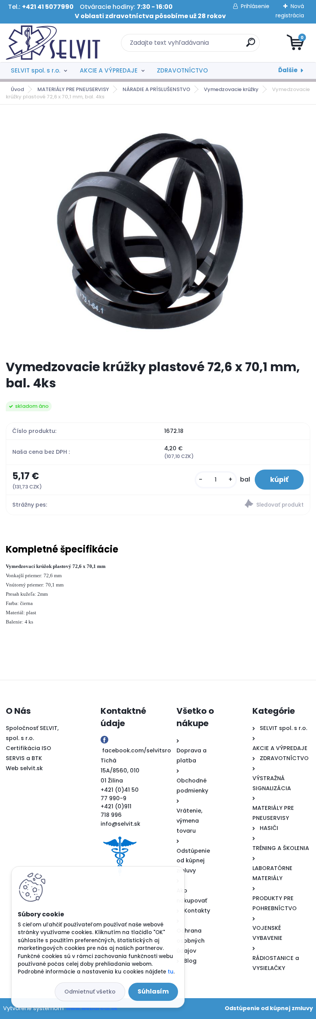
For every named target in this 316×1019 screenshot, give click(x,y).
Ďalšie (288, 70)
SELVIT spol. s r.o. (35, 70)
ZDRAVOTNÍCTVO (182, 70)
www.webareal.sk (92, 1008)
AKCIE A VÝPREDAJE (109, 70)
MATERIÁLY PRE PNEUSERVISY (73, 89)
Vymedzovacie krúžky (231, 89)
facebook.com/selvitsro (136, 750)
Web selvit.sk (24, 768)
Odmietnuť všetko (90, 991)
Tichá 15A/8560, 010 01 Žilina (120, 770)
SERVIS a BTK (24, 758)
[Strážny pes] (234, 504)
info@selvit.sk (120, 824)
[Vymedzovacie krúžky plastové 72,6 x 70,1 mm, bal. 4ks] (158, 232)
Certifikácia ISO (28, 748)
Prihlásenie (255, 6)
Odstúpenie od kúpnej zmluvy (269, 1008)
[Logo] (53, 43)
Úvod (17, 89)
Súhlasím (153, 991)
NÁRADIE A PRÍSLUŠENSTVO (156, 89)
